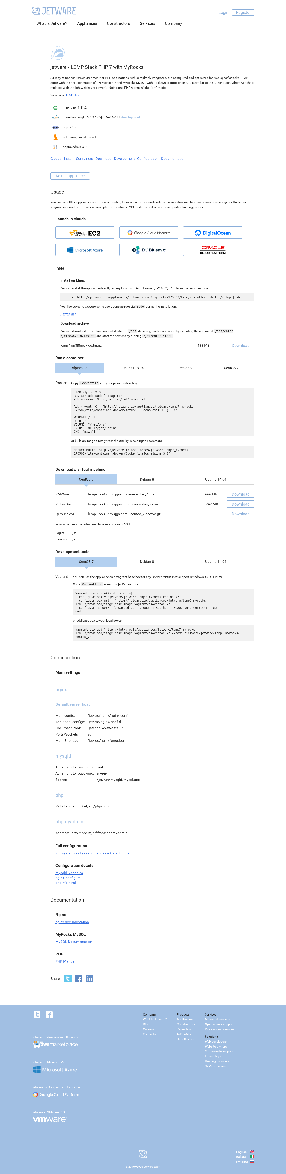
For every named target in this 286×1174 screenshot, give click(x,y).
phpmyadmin (72, 147)
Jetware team (152, 1166)
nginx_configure (67, 878)
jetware (58, 67)
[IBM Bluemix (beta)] (148, 250)
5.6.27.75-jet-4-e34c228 (103, 117)
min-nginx (69, 107)
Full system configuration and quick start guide (92, 853)
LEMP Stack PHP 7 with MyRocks (107, 67)
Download (103, 158)
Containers (84, 158)
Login (223, 12)
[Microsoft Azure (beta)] (84, 250)
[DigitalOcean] (212, 232)
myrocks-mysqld (74, 117)
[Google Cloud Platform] (148, 232)
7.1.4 (73, 127)
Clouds (55, 158)
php (65, 127)
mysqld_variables (69, 873)
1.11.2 (82, 107)
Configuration (148, 158)
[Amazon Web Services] (84, 232)
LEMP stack (73, 95)
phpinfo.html (65, 883)
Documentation (173, 158)
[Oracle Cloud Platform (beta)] (212, 250)
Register (243, 12)
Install (69, 158)
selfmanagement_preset (79, 137)
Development (124, 158)
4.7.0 (86, 147)
